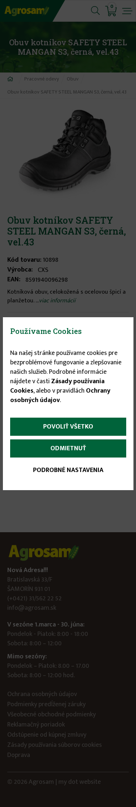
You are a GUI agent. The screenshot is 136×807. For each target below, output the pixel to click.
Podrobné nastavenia (68, 470)
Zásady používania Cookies (57, 386)
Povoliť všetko (68, 426)
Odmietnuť (68, 448)
